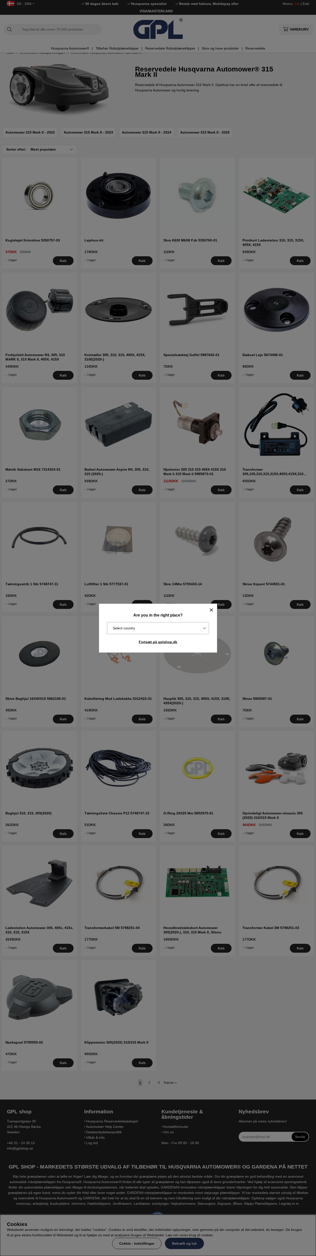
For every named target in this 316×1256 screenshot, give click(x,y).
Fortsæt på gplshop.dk (158, 642)
